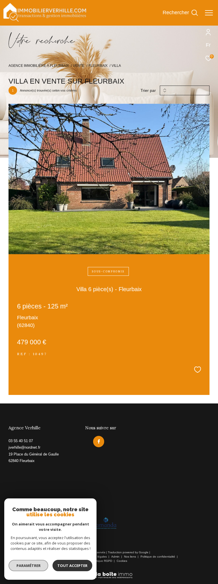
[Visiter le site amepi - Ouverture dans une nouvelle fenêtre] (106, 523)
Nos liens (130, 556)
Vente (78, 66)
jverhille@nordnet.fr (24, 447)
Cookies (122, 560)
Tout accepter (72, 565)
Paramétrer (28, 565)
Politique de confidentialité (158, 556)
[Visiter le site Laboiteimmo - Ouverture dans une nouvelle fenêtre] (109, 571)
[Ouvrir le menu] (209, 13)
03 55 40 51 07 (21, 441)
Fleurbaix (98, 66)
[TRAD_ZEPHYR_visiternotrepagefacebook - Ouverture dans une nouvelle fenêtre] (98, 441)
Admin (115, 556)
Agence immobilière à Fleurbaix (39, 66)
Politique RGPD (102, 560)
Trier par (148, 90)
